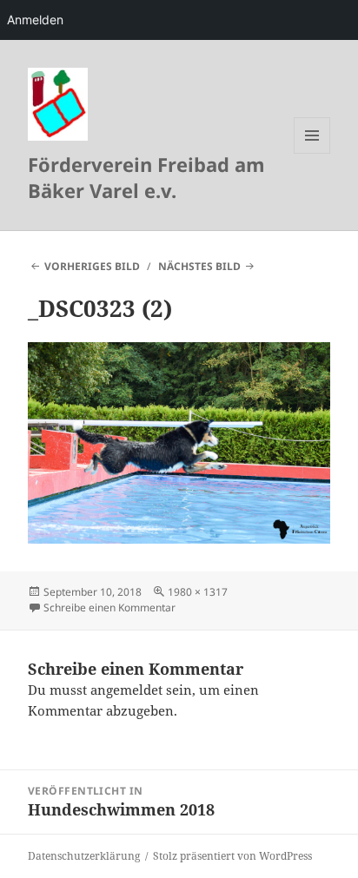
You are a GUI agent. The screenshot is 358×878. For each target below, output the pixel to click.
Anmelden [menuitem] (35, 19)
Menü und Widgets (312, 153)
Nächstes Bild (199, 266)
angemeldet (126, 689)
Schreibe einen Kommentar (109, 607)
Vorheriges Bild (92, 266)
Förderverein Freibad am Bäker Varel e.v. (146, 177)
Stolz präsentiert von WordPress (232, 855)
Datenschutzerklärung (84, 855)
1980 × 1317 (198, 591)
